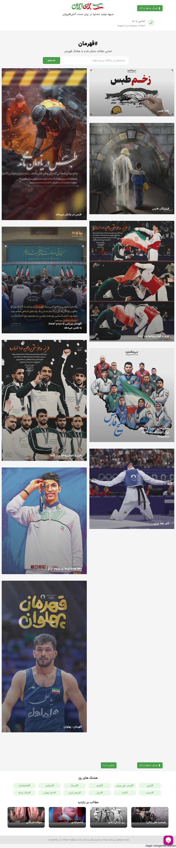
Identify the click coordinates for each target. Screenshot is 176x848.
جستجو (51, 60)
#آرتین (150, 786)
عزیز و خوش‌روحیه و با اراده (153, 336)
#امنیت (150, 793)
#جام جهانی (49, 793)
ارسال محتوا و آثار (148, 8)
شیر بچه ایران (161, 523)
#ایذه (125, 793)
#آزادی (99, 786)
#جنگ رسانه (24, 793)
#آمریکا (74, 786)
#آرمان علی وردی (125, 786)
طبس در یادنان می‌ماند (69, 215)
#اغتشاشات (24, 786)
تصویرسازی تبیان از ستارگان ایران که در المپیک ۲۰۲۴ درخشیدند (153, 432)
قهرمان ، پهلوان (73, 727)
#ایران (100, 793)
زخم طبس (163, 111)
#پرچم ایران (75, 793)
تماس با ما (108, 765)
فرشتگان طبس (160, 209)
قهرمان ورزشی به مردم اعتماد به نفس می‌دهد (65, 326)
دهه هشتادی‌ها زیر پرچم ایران (65, 569)
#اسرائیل (49, 786)
